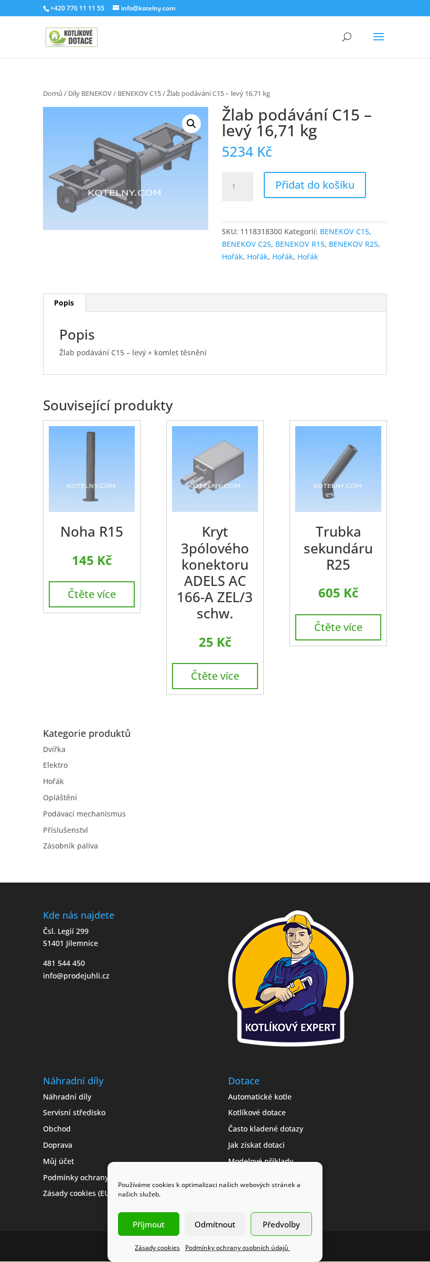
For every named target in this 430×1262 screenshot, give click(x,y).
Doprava (57, 1145)
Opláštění (60, 797)
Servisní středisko (74, 1112)
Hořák (232, 257)
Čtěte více (92, 594)
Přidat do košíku (314, 185)
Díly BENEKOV (90, 93)
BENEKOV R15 (300, 244)
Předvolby (281, 1224)
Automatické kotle (260, 1097)
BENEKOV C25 (246, 244)
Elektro (55, 765)
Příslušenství (65, 830)
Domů (52, 93)
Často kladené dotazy (265, 1129)
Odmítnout (215, 1224)
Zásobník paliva (70, 846)
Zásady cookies (157, 1247)
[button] (191, 123)
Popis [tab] (64, 303)
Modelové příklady (260, 1161)
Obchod (57, 1129)
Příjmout (149, 1224)
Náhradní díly (67, 1097)
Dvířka (54, 749)
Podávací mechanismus (84, 814)
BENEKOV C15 (139, 93)
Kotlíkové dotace (257, 1112)
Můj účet (58, 1161)
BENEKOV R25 (353, 244)
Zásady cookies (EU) (77, 1193)
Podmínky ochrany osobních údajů (237, 1247)
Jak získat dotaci (256, 1145)
